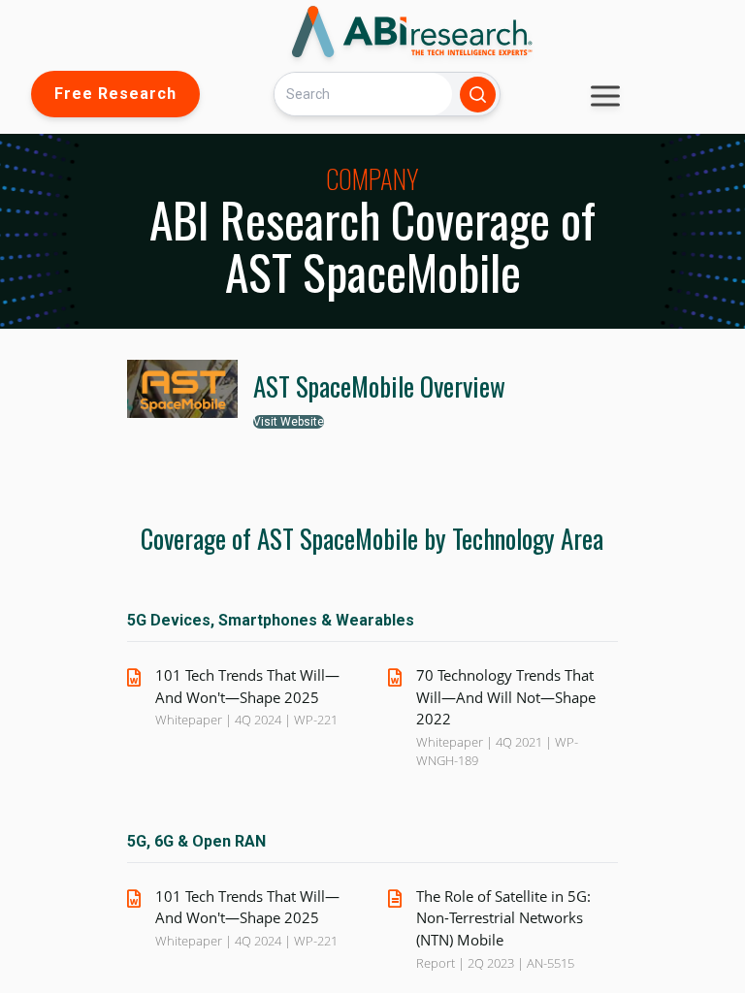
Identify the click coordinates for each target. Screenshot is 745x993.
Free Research (115, 93)
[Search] (478, 94)
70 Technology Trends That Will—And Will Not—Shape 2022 (506, 696)
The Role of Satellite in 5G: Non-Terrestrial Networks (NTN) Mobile (503, 917)
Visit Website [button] (288, 422)
